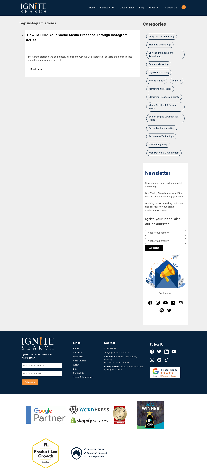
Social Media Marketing (161, 128)
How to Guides (157, 80)
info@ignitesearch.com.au (117, 352)
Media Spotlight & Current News (163, 107)
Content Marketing (159, 64)
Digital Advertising (159, 72)
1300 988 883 (111, 348)
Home (92, 7)
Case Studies (127, 7)
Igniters (176, 80)
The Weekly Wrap (158, 144)
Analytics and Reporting (161, 36)
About (152, 7)
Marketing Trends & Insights (164, 97)
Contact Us (171, 7)
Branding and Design (160, 44)
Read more (36, 69)
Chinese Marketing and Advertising (161, 54)
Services (105, 7)
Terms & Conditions (83, 377)
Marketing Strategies (160, 89)
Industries (78, 357)
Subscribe (154, 247)
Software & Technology (161, 136)
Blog (141, 7)
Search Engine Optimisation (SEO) (164, 118)
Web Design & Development (164, 152)
